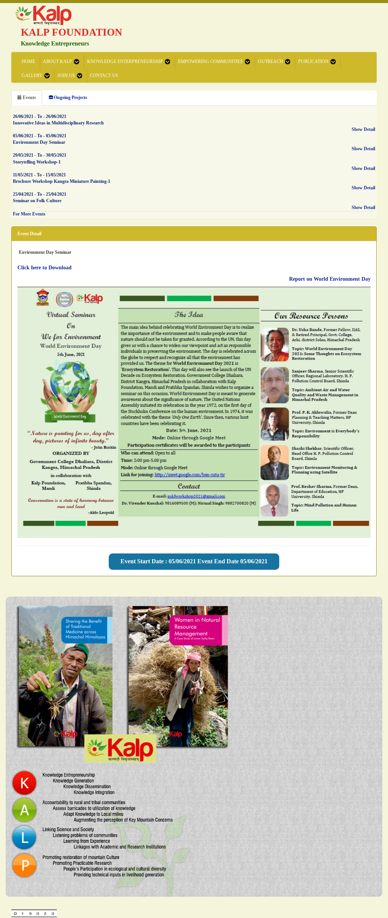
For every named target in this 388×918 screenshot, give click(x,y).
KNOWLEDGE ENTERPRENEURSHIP (125, 61)
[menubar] (195, 69)
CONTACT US (104, 75)
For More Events (29, 214)
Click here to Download (44, 267)
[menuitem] (28, 62)
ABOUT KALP (57, 61)
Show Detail (363, 129)
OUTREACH (270, 61)
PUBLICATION (313, 61)
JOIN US (66, 75)
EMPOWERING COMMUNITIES (210, 61)
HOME (28, 61)
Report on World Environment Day (330, 279)
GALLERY (32, 75)
